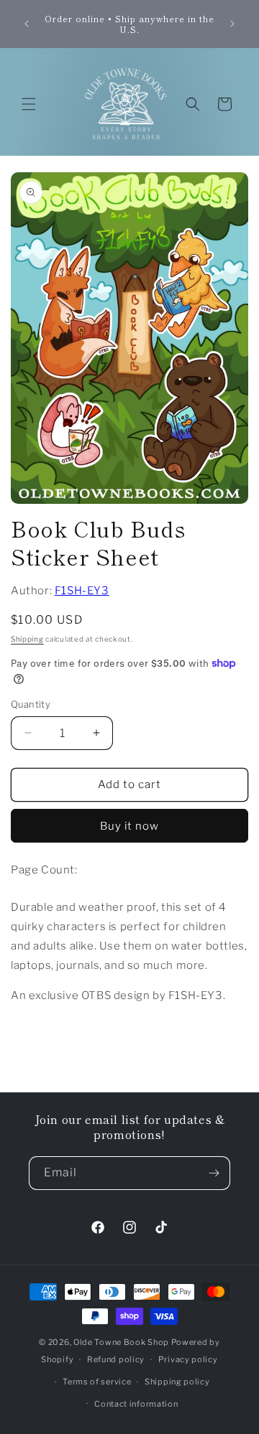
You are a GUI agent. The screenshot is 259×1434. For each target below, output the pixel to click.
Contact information (136, 1404)
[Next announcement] (232, 23)
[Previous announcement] (26, 23)
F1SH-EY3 (82, 590)
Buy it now (129, 826)
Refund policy (116, 1359)
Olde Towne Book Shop (121, 1342)
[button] (29, 104)
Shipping (27, 638)
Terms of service (97, 1382)
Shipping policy (177, 1382)
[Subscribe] (214, 1173)
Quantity (30, 704)
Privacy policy (188, 1359)
